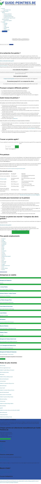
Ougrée (3, 264)
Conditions (26, 481)
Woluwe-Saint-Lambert (6, 256)
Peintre (3, 12)
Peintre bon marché (8, 20)
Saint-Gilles (4, 261)
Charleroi (4, 239)
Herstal (3, 269)
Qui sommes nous (7, 10)
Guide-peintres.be (3, 481)
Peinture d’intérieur (8, 15)
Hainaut (5, 24)
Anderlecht (4, 244)
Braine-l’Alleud (5, 268)
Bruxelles (5, 23)
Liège (5, 26)
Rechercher (11, 44)
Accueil (3, 8)
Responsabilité (31, 481)
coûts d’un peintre (11, 168)
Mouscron (4, 255)
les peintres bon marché (20, 168)
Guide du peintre (5, 11)
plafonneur (15, 118)
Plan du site (9, 481)
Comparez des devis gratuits (5, 439)
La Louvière (4, 251)
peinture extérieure (32, 128)
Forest (3, 257)
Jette (3, 260)
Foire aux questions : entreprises (6, 472)
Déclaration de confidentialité (18, 481)
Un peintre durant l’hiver (8, 16)
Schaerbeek (4, 243)
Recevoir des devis (3, 459)
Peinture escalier (3, 179)
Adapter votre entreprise (5, 465)
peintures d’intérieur (4, 66)
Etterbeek (4, 263)
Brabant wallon (7, 30)
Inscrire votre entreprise (4, 460)
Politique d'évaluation (14, 482)
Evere (3, 267)
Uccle (3, 249)
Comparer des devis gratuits (20, 232)
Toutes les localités (3, 452)
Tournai (3, 253)
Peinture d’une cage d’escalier (9, 18)
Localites (3, 22)
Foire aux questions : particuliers (6, 471)
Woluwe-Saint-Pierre (6, 265)
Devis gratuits (4, 31)
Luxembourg (6, 27)
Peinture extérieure (8, 14)
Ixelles (3, 248)
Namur (5, 28)
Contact (1, 473)
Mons (3, 247)
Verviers (3, 259)
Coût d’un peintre (5, 19)
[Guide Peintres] (18, 5)
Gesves (3, 252)
